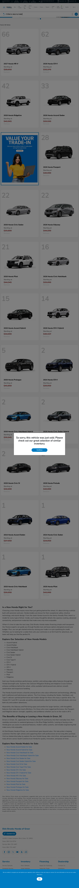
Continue (39, 450)
